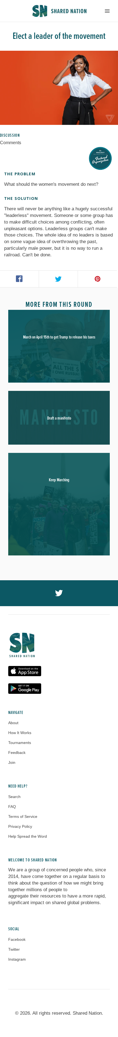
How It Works (19, 732)
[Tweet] (58, 279)
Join (11, 762)
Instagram (17, 959)
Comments (10, 142)
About (13, 723)
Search (14, 796)
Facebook (17, 939)
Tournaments (19, 742)
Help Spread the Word (27, 836)
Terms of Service (22, 816)
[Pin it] (97, 279)
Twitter (14, 949)
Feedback (17, 752)
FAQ (12, 806)
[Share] (19, 279)
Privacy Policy (20, 826)
